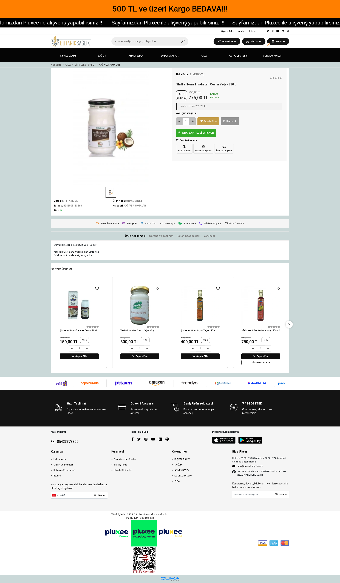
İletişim (252, 31)
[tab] (135, 236)
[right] (289, 324)
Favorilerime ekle (188, 140)
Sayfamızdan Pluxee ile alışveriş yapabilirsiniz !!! (151, 22)
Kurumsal (57, 451)
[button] (253, 41)
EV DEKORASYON (183, 475)
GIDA (177, 481)
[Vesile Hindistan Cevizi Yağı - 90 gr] (139, 305)
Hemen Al (231, 121)
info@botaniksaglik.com (250, 466)
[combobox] (55, 495)
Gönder (102, 495)
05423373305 (67, 441)
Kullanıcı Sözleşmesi (64, 470)
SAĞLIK (178, 464)
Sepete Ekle (210, 121)
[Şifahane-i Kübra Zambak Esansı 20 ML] (79, 305)
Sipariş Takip (227, 31)
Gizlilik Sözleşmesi (63, 464)
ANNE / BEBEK (181, 470)
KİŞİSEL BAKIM (182, 459)
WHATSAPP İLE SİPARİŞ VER (198, 132)
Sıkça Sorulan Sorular (125, 459)
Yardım (241, 31)
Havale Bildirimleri (123, 470)
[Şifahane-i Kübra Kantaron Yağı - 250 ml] (260, 305)
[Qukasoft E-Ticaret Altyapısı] (170, 579)
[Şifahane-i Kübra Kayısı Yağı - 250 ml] (200, 305)
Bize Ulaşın (239, 451)
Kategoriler (179, 451)
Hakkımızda (59, 459)
